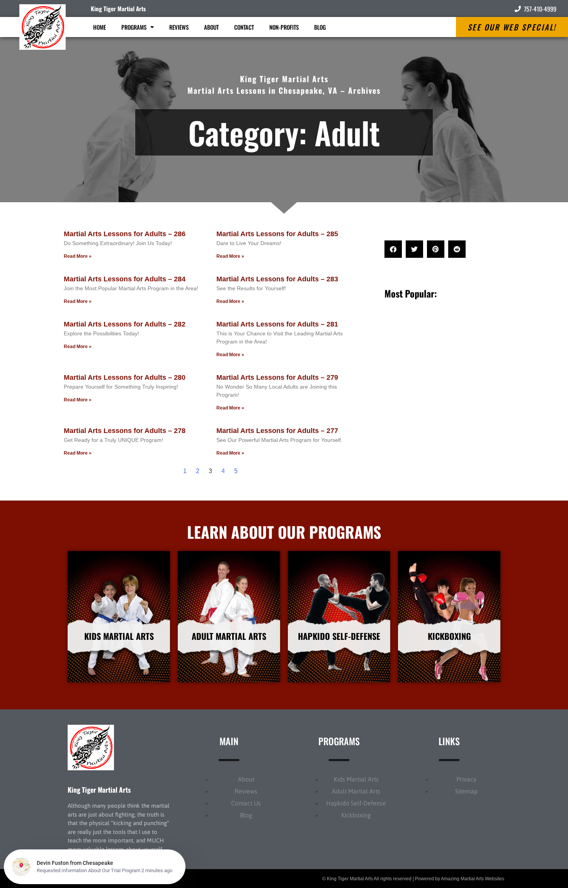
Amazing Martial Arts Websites (472, 878)
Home (99, 27)
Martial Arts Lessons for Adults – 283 (277, 279)
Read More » (78, 256)
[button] (393, 249)
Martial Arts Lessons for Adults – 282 (124, 324)
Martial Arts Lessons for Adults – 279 (277, 377)
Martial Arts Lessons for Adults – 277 (277, 431)
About (211, 27)
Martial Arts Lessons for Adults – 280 (124, 377)
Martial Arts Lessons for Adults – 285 (277, 234)
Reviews (179, 27)
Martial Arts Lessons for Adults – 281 (277, 324)
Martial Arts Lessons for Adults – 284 (124, 279)
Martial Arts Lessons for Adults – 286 (124, 234)
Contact (244, 27)
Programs (133, 27)
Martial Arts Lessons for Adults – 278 (124, 431)
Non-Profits (284, 27)
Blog (320, 27)
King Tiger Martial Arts (118, 8)
